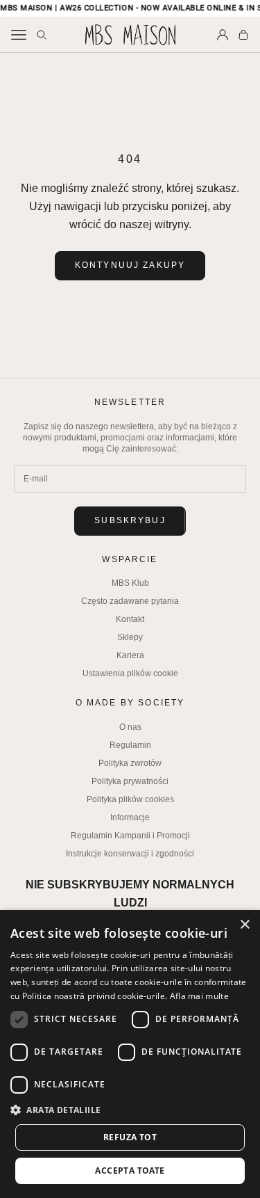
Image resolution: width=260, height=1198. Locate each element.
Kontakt (130, 619)
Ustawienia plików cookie (130, 673)
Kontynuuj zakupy (130, 265)
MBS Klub (130, 583)
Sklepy (130, 637)
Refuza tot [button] (130, 1137)
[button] (130, 1110)
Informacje (130, 817)
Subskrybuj (130, 520)
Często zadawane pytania (130, 601)
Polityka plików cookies (130, 799)
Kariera (130, 655)
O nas (130, 727)
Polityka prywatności (130, 781)
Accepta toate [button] (129, 1170)
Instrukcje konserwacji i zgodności (130, 853)
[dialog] (130, 1054)
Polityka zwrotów (130, 763)
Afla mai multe (199, 996)
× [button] (244, 925)
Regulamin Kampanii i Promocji (130, 835)
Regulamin (130, 745)
